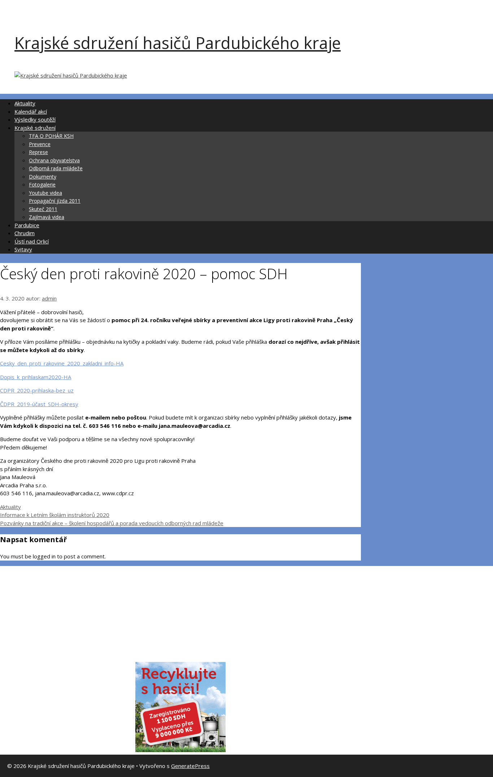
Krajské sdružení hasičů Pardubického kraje (177, 43)
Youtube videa (45, 192)
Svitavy (23, 249)
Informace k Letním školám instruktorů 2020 (54, 514)
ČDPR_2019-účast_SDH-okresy (39, 404)
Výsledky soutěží (35, 119)
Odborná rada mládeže (56, 168)
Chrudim (24, 233)
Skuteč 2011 (43, 209)
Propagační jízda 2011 (54, 200)
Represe (38, 152)
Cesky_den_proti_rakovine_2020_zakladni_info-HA (61, 363)
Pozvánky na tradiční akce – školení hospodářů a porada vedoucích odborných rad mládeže (111, 523)
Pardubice (26, 225)
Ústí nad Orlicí (31, 241)
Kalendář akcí (30, 111)
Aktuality (24, 103)
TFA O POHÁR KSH (51, 135)
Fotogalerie (42, 184)
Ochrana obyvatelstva (54, 160)
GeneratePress (190, 765)
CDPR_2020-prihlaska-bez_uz (37, 390)
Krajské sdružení (35, 127)
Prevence (40, 144)
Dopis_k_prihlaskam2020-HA (35, 377)
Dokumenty (42, 176)
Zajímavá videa (46, 217)
